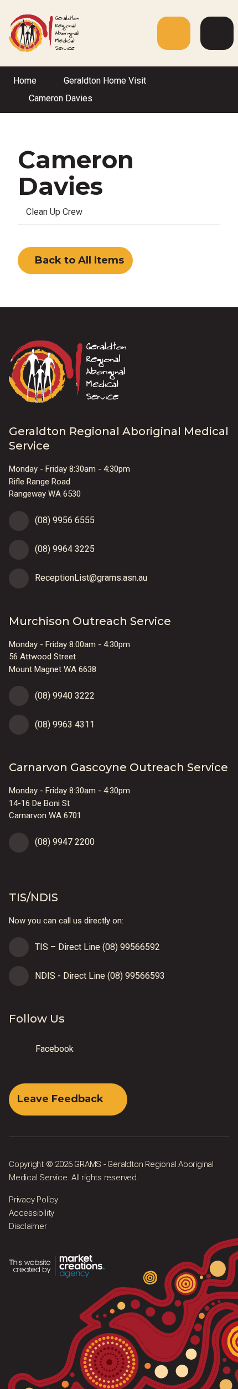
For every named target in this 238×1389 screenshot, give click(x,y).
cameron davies (60, 98)
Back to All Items (78, 260)
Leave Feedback (60, 1099)
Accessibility (31, 1213)
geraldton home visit (105, 80)
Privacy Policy (33, 1200)
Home (25, 80)
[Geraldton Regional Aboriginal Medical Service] (39, 32)
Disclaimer (28, 1226)
